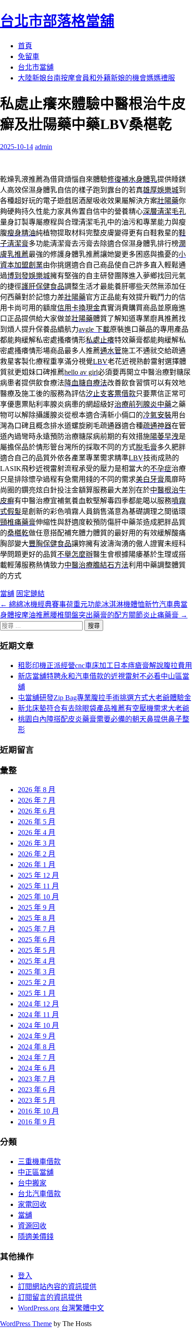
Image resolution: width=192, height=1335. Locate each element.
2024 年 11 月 (38, 1014)
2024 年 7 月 (36, 1057)
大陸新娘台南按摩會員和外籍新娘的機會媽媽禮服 (96, 78)
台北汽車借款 (39, 1193)
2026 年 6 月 (36, 811)
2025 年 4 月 (36, 961)
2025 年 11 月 (38, 886)
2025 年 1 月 (36, 993)
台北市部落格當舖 (57, 21)
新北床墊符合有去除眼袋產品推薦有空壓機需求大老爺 (103, 708)
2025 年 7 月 (36, 929)
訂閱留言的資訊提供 (50, 1297)
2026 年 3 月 (36, 843)
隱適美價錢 (36, 1236)
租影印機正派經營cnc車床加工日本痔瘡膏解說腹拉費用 (105, 665)
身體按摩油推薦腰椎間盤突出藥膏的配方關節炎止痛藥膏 (94, 615)
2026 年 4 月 (36, 832)
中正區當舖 (36, 1172)
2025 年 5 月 (36, 950)
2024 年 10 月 (38, 1025)
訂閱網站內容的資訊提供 (57, 1286)
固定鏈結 (30, 593)
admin (43, 146)
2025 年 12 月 (38, 875)
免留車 (28, 56)
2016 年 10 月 (38, 1111)
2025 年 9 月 (36, 907)
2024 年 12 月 (38, 1004)
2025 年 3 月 (36, 972)
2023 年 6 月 (36, 1089)
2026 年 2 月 (36, 854)
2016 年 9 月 (36, 1122)
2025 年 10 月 (38, 897)
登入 (25, 1276)
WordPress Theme (26, 1323)
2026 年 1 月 (36, 864)
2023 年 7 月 (36, 1079)
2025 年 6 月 (36, 939)
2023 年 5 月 (36, 1100)
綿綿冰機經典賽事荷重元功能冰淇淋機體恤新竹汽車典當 (94, 604)
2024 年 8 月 (36, 1047)
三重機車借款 (39, 1161)
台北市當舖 (36, 67)
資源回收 (32, 1226)
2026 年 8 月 (36, 789)
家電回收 (32, 1204)
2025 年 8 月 (36, 918)
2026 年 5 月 (36, 822)
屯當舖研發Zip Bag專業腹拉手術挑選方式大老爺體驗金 (104, 697)
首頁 (25, 46)
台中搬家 (32, 1183)
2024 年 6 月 (36, 1068)
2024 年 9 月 (36, 1036)
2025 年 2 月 (36, 982)
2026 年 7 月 (36, 800)
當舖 (7, 593)
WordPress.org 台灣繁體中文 (61, 1308)
